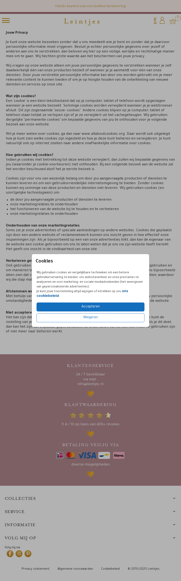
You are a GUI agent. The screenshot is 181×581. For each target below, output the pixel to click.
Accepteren (91, 307)
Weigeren (90, 318)
